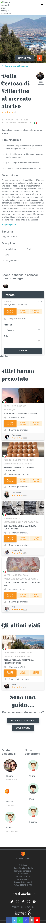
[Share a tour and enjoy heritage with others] (7, 8)
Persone (8, 325)
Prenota (23, 351)
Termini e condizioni (23, 871)
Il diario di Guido (23, 876)
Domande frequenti (23, 882)
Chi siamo (23, 865)
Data (6, 336)
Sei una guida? (23, 879)
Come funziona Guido (23, 868)
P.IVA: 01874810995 (23, 885)
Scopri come (23, 728)
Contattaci (23, 874)
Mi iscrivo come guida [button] (23, 720)
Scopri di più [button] (7, 224)
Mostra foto (24, 58)
